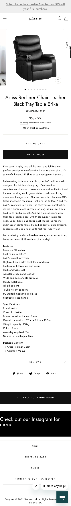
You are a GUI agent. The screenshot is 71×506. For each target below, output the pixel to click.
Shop (35, 446)
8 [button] (46, 90)
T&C (40, 502)
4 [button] (35, 90)
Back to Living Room (38, 397)
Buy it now (35, 154)
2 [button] (29, 90)
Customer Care (35, 457)
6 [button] (40, 90)
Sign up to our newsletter (35, 479)
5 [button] (37, 90)
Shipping (24, 122)
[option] (35, 6)
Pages (35, 468)
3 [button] (32, 90)
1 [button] (25, 90)
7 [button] (43, 90)
